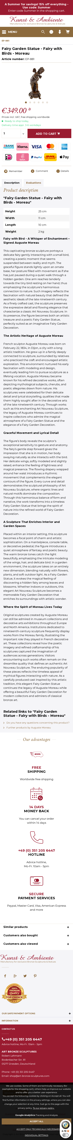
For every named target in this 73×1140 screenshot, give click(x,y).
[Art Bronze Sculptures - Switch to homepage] (36, 20)
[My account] (59, 32)
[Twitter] (25, 976)
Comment (41, 170)
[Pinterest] (35, 976)
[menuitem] (9, 32)
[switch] (65, 1135)
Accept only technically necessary (38, 1129)
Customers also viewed (20, 943)
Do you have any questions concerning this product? (37, 722)
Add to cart (46, 133)
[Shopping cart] (68, 32)
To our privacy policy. (43, 1108)
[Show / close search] (43, 32)
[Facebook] (5, 976)
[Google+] (15, 976)
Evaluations (33, 182)
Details (65, 170)
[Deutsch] (51, 32)
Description (12, 182)
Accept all (36, 1121)
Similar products (15, 927)
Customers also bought (20, 935)
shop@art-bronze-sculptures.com (29, 1075)
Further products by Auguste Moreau (28, 727)
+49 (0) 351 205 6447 (36, 850)
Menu (12, 32)
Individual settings (36, 1135)
